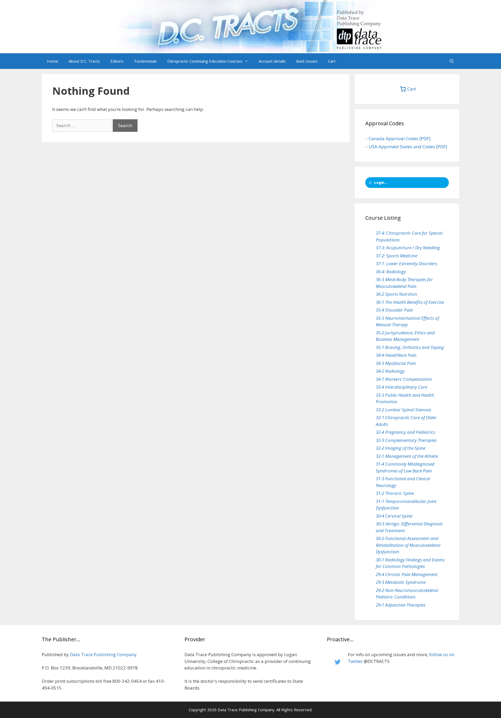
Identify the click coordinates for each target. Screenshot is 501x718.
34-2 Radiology (390, 371)
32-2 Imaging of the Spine (400, 448)
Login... (380, 182)
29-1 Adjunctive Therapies (400, 605)
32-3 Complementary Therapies (406, 440)
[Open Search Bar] (451, 61)
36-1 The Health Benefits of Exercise (410, 302)
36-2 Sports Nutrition (396, 294)
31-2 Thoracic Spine (395, 493)
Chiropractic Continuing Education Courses (204, 61)
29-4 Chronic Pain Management (407, 574)
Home (52, 61)
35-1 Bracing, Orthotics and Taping (410, 347)
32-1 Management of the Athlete (407, 456)
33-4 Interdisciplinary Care (401, 387)
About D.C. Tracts (84, 61)
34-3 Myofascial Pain (396, 363)
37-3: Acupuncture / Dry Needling (408, 248)
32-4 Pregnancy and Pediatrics (405, 432)
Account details (272, 61)
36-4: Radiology (391, 272)
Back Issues (307, 61)
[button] (247, 61)
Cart (332, 61)
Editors (116, 61)
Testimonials (145, 61)
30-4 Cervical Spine (394, 516)
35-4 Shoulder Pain (394, 310)
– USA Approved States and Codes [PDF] (406, 147)
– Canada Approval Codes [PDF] (398, 138)
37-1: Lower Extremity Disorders (406, 263)
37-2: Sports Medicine (396, 256)
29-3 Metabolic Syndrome (401, 582)
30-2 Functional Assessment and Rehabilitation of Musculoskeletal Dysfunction (408, 545)
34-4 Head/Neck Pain (396, 355)
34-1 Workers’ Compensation (404, 379)
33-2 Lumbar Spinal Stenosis (403, 410)
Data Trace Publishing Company (103, 654)
